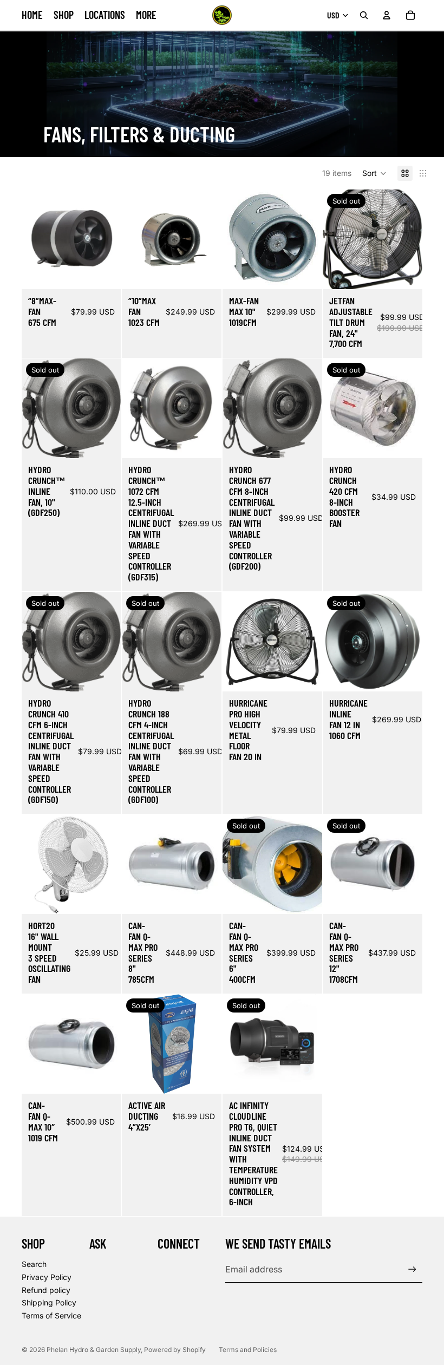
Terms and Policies (248, 1350)
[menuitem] (146, 15)
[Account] (387, 15)
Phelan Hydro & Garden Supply (94, 1350)
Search (34, 1264)
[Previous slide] (335, 239)
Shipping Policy (49, 1302)
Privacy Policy (46, 1277)
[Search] (364, 15)
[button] (374, 173)
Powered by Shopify (175, 1350)
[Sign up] (412, 1269)
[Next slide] (410, 239)
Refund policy (46, 1290)
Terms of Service (51, 1315)
